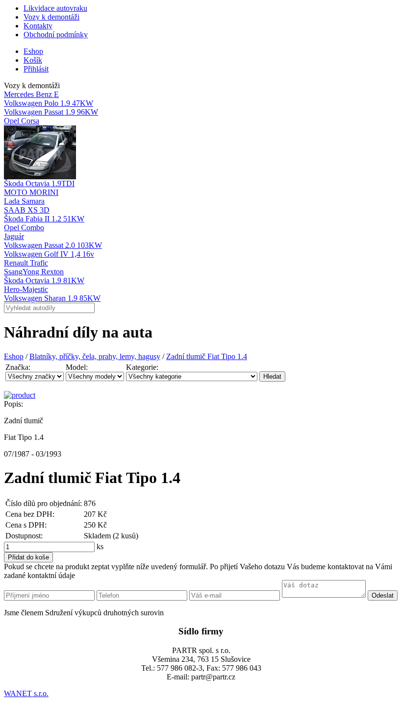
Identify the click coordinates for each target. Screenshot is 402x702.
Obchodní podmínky (56, 34)
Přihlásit (36, 69)
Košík (33, 60)
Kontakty (38, 26)
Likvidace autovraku (55, 8)
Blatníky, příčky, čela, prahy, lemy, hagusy (94, 356)
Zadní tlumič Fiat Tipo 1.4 (206, 356)
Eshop (33, 51)
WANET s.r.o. (26, 693)
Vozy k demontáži (51, 17)
